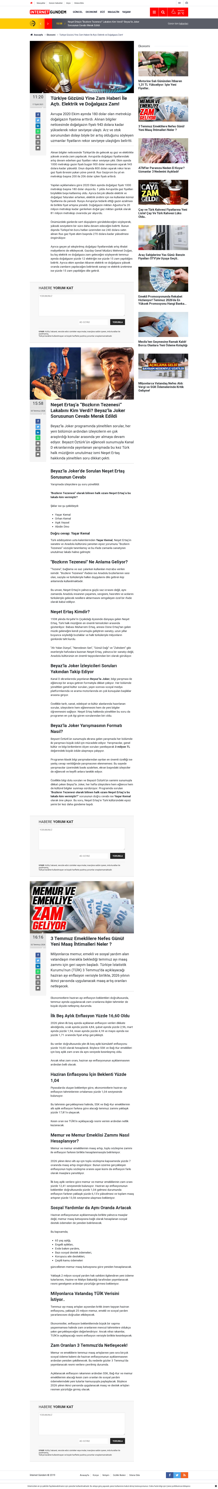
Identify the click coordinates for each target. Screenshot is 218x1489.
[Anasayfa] (31, 3)
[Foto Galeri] (186, 2)
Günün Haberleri (56, 3)
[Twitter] (38, 120)
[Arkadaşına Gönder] (38, 136)
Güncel (78, 11)
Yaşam (126, 11)
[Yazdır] (38, 142)
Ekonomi (91, 11)
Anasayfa (84, 1475)
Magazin (113, 11)
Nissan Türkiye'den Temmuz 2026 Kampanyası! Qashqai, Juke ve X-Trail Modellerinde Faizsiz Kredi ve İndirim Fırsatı (105, 23)
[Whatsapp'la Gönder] (38, 131)
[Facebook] (38, 114)
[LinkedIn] (38, 125)
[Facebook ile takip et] (169, 1475)
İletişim (105, 1475)
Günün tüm (178, 23)
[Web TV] (179, 2)
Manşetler (41, 3)
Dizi (102, 11)
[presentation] (40, 23)
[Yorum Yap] (38, 147)
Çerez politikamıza (174, 1486)
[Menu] (154, 12)
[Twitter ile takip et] (177, 1475)
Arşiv (68, 3)
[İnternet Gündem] (48, 11)
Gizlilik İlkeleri (119, 1475)
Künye (96, 1475)
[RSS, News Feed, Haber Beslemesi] (184, 1475)
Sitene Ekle (79, 3)
